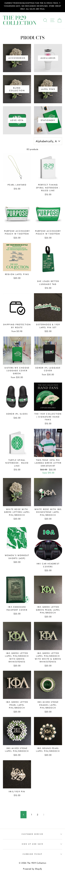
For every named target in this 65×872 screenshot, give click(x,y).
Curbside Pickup (32, 854)
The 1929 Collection (19, 20)
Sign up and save (32, 844)
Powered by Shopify (32, 868)
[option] (32, 6)
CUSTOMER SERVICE (32, 834)
